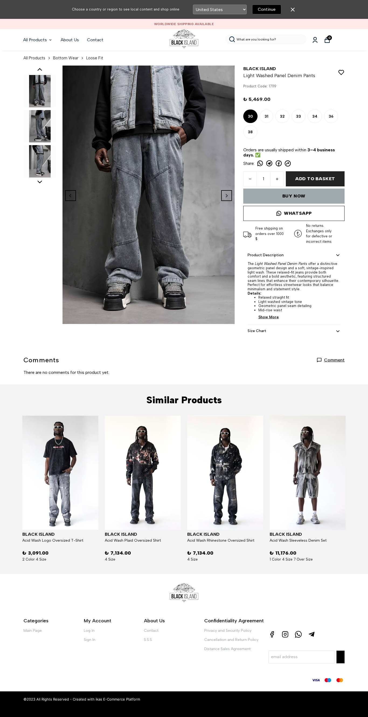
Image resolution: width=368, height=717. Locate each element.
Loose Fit (94, 58)
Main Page (32, 630)
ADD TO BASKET (315, 178)
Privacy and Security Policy (227, 630)
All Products (35, 39)
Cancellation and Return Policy (231, 639)
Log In (89, 630)
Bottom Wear (65, 58)
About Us (70, 39)
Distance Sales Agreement (227, 649)
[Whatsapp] (298, 634)
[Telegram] (311, 634)
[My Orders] (315, 40)
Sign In (89, 639)
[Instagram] (285, 634)
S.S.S (148, 639)
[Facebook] (272, 634)
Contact (95, 39)
